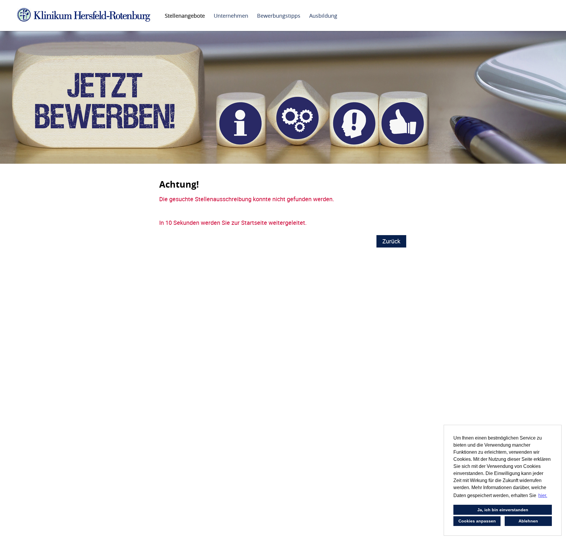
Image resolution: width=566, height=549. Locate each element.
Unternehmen (231, 15)
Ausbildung (323, 15)
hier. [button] (542, 495)
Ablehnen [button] (528, 521)
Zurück (391, 241)
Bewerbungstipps (278, 15)
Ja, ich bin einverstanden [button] (502, 509)
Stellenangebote (185, 15)
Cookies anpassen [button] (477, 521)
